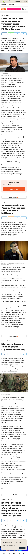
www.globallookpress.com (6, 264)
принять (22, 548)
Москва (11, 4)
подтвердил (4, 322)
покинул (9, 301)
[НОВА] (13, 9)
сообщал (4, 475)
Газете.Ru (20, 367)
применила (21, 450)
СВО (2, 488)
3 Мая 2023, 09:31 (5, 15)
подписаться (14, 189)
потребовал (10, 316)
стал (8, 326)
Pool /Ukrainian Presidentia (10, 263)
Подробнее (12, 545)
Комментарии (14, 197)
